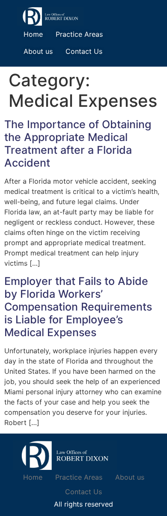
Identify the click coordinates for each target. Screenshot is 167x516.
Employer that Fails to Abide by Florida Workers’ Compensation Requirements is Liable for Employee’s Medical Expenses (78, 307)
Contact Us (84, 51)
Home (33, 34)
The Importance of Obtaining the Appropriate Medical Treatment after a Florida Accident (77, 143)
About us (38, 51)
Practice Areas (79, 34)
